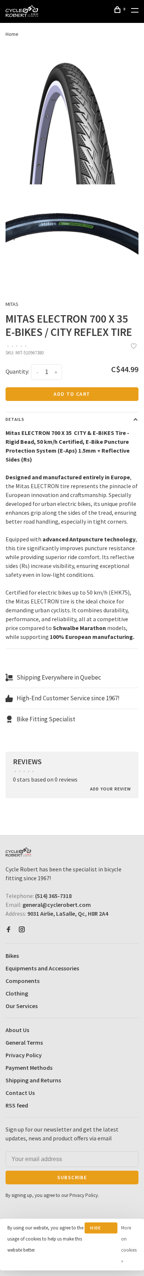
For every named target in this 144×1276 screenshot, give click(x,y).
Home (12, 34)
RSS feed (17, 1105)
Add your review (110, 789)
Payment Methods (29, 1067)
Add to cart (72, 394)
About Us (17, 1030)
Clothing (17, 993)
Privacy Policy (24, 1055)
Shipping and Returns (33, 1080)
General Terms (24, 1042)
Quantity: (17, 371)
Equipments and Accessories (42, 968)
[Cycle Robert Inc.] (18, 851)
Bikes (12, 955)
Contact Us (20, 1092)
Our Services (22, 1006)
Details (15, 419)
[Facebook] (8, 929)
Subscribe (72, 1177)
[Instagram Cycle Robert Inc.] (22, 929)
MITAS (12, 304)
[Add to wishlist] (134, 346)
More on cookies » (129, 1244)
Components (23, 980)
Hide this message (101, 1229)
